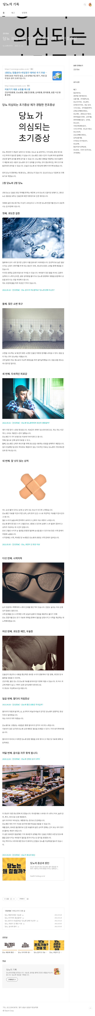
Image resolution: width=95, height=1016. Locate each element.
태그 (13, 12)
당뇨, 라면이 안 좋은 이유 (13, 923)
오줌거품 (76, 99)
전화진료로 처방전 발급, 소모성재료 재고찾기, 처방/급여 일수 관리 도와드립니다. (26, 76)
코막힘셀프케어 (87, 108)
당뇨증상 (76, 150)
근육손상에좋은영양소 (80, 111)
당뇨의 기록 (11, 4)
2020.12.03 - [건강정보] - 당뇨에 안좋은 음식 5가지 (21, 759)
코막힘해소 (76, 153)
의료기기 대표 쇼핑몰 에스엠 (17, 89)
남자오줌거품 (77, 138)
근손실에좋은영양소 (79, 135)
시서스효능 (76, 108)
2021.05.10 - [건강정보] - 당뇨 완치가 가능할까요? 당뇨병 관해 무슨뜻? (28, 290)
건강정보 (8, 911)
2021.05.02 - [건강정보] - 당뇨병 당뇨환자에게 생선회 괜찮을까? (25, 423)
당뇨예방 (76, 114)
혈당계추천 (76, 93)
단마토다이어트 (78, 105)
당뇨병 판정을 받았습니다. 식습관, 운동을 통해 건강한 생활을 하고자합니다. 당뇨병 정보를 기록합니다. (29, 973)
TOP (90, 1008)
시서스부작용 (77, 129)
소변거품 (89, 117)
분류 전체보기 (78, 65)
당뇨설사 (76, 123)
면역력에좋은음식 (79, 120)
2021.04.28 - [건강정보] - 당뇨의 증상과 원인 (18, 855)
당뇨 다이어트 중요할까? (13, 918)
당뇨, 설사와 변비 (11, 926)
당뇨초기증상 (87, 129)
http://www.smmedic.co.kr (15, 86)
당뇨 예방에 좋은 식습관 (13, 915)
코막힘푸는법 (84, 99)
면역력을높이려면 (79, 117)
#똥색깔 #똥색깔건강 (80, 96)
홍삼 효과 (88, 105)
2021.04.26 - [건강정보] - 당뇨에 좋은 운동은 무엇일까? (22, 704)
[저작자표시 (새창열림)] (28, 899)
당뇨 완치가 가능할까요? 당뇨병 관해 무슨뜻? (20, 921)
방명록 (24, 12)
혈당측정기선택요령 (79, 147)
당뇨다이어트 (77, 102)
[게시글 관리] (14, 899)
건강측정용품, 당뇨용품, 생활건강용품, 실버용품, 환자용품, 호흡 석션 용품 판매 (33, 93)
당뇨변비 (86, 102)
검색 (85, 4)
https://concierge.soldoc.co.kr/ (17, 69)
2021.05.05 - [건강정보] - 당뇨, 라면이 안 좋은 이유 (21, 544)
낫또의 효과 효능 (85, 150)
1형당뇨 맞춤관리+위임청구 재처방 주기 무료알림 (26, 72)
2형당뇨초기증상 (85, 114)
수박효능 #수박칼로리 (80, 141)
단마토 (88, 120)
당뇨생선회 (76, 132)
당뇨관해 (76, 144)
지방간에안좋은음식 (79, 126)
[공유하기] (11, 899)
